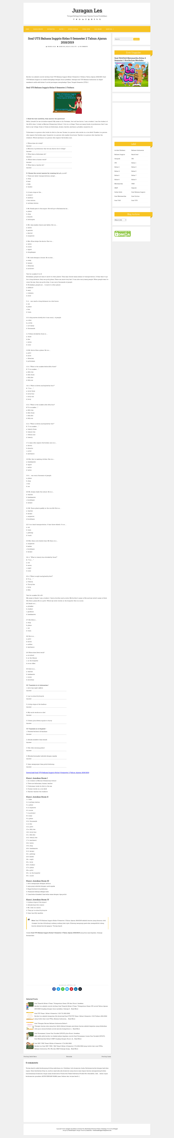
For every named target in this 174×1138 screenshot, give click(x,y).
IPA (132, 159)
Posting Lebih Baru (30, 1056)
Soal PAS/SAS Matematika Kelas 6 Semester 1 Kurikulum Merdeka (130, 59)
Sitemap (103, 1128)
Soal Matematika (120, 196)
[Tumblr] (94, 19)
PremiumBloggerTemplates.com (102, 1130)
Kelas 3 (133, 167)
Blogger (115, 1128)
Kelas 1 (133, 163)
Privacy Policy (96, 1128)
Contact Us (80, 1128)
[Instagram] (86, 19)
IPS (115, 163)
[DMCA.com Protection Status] (122, 236)
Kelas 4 (117, 171)
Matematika (51, 29)
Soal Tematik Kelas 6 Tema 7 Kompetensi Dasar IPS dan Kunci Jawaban (58, 1003)
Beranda (69, 1056)
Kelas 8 (116, 179)
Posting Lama (106, 1056)
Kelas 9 (133, 179)
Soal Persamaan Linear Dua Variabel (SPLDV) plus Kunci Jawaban (57, 1033)
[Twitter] (76, 19)
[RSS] (97, 19)
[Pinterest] (91, 19)
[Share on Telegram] (67, 989)
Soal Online (98, 29)
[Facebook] (74, 19)
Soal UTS (74, 46)
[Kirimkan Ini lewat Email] (80, 989)
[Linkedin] (83, 19)
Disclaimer (88, 1128)
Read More (74, 1009)
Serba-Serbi (86, 29)
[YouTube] (89, 19)
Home (27, 29)
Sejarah (134, 188)
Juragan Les (87, 10)
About (75, 1128)
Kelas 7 (133, 175)
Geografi (117, 159)
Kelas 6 (116, 175)
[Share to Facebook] (54, 989)
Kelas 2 (116, 167)
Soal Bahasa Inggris (138, 192)
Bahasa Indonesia (137, 150)
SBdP (116, 188)
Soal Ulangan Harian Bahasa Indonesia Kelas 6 (50, 1023)
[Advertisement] (67, 62)
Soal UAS (117, 200)
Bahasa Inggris (38, 29)
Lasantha (89, 1130)
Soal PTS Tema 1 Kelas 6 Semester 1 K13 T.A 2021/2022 (52, 1013)
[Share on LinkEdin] (76, 989)
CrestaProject (72, 1130)
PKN (133, 184)
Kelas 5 (68, 46)
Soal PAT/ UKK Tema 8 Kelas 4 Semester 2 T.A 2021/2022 (53, 1043)
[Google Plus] (79, 19)
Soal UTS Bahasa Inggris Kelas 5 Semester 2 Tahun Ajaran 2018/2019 (67, 40)
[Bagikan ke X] (58, 989)
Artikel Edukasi (73, 29)
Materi (61, 29)
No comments (84, 46)
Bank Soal (109, 29)
